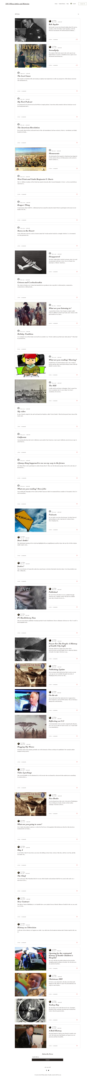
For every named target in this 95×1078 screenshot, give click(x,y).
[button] (78, 14)
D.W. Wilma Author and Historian (17, 4)
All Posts (17, 14)
